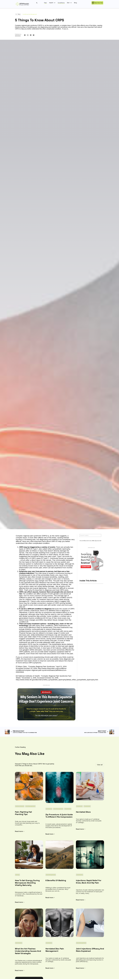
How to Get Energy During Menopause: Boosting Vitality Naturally (27, 882)
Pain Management (32, 14)
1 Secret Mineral (83, 540)
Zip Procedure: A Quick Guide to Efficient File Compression (59, 815)
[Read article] (29, 786)
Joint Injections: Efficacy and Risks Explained (90, 949)
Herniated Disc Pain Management (54, 949)
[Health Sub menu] (54, 2)
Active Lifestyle (20, 806)
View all (99, 765)
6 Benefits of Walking (55, 880)
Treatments (68, 808)
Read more (19, 831)
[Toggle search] (36, 2)
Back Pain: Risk (99, 2)
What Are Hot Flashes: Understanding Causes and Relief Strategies (28, 951)
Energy (17, 874)
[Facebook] (25, 35)
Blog (75, 2)
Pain (45, 3)
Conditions (61, 3)
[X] (28, 35)
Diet (68, 2)
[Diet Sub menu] (71, 2)
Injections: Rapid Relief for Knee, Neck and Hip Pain (88, 881)
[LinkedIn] (30, 35)
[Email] (33, 35)
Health (51, 2)
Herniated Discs (83, 812)
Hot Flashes (19, 942)
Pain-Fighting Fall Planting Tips (23, 813)
